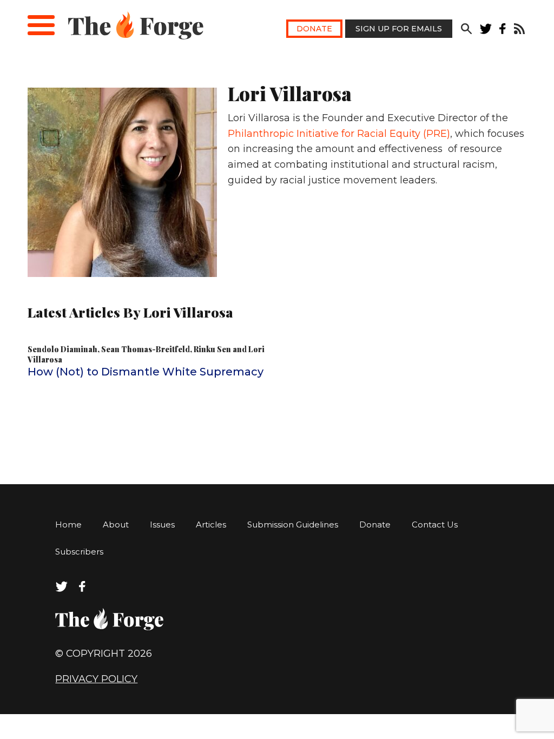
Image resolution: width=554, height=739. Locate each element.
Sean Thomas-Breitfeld (145, 349)
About (116, 524)
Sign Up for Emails (398, 29)
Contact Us (435, 524)
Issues (162, 524)
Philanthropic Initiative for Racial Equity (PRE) (339, 134)
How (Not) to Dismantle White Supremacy (145, 371)
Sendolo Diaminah (62, 349)
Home (68, 524)
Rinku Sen (212, 349)
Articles (211, 524)
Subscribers (79, 551)
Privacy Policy (96, 679)
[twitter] (486, 31)
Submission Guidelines (292, 524)
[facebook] (503, 31)
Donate (314, 29)
